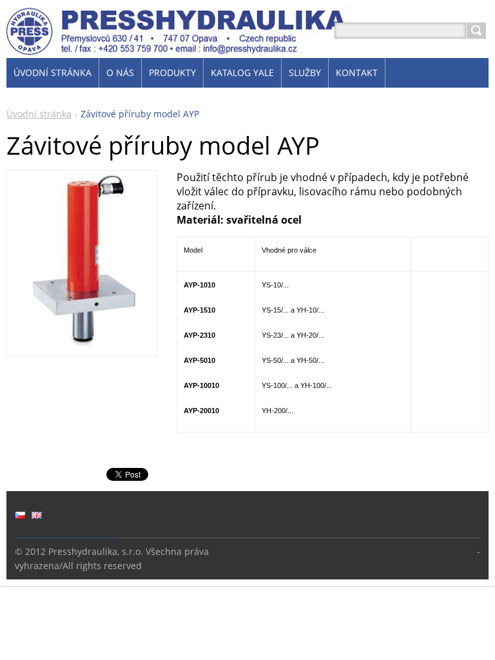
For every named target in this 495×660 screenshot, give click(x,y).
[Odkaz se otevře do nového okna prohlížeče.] (82, 347)
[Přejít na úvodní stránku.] (178, 46)
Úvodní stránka (39, 114)
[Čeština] (20, 515)
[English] (37, 515)
